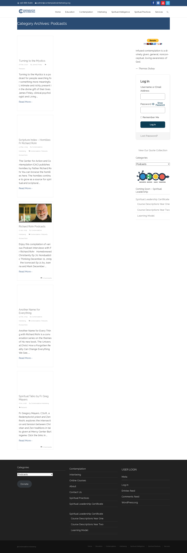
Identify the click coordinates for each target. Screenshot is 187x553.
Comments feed (130, 496)
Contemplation (86, 12)
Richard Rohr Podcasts (32, 226)
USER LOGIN (129, 469)
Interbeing (102, 12)
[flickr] (158, 3)
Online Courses (77, 480)
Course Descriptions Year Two (153, 210)
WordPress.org (130, 502)
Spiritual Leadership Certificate (152, 199)
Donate (24, 484)
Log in (125, 485)
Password (145, 104)
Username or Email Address (150, 89)
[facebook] (153, 3)
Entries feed (128, 490)
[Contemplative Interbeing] (28, 11)
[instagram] (168, 3)
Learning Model (145, 215)
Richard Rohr (23, 155)
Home (58, 12)
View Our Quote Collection (152, 150)
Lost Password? (149, 136)
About (72, 486)
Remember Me (150, 117)
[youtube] (163, 3)
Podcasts (44, 151)
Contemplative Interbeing (40, 403)
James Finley (37, 64)
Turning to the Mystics (32, 60)
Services (159, 12)
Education (70, 12)
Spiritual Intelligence (120, 12)
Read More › (25, 101)
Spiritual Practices (142, 12)
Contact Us (75, 492)
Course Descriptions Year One (153, 204)
